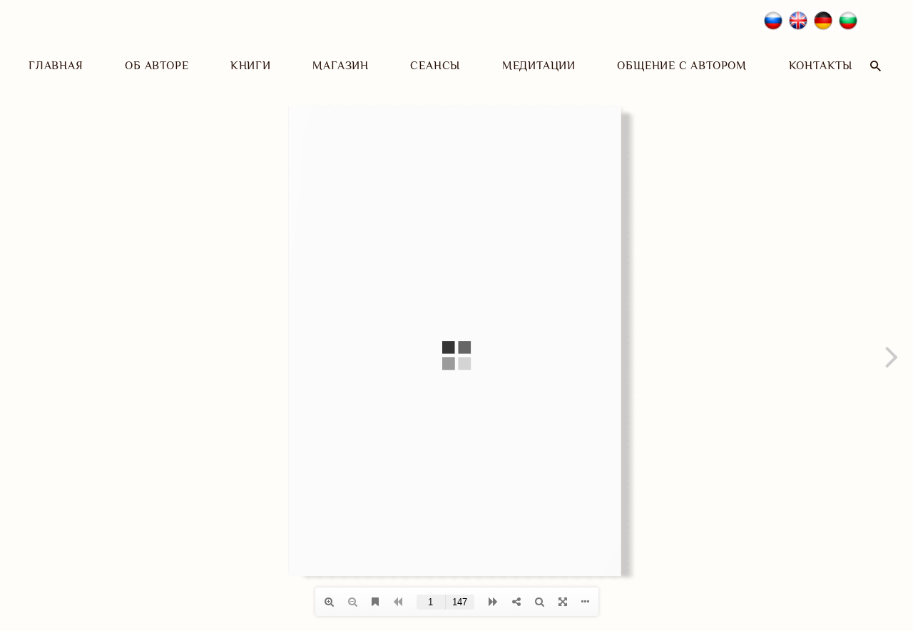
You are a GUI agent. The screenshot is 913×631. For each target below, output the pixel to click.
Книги (250, 65)
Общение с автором (682, 65)
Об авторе (156, 65)
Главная (56, 65)
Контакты (820, 65)
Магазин (340, 65)
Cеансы (435, 65)
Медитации (539, 65)
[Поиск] (875, 66)
